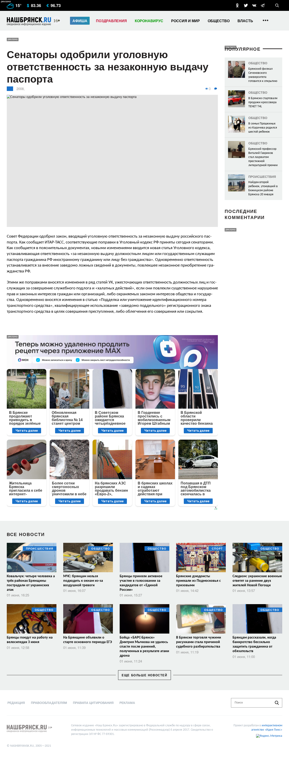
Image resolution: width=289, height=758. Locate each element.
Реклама (127, 702)
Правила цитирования (93, 702)
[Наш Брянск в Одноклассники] (237, 5)
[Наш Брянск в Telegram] (263, 5)
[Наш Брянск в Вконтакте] (254, 5)
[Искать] (276, 703)
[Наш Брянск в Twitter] (246, 5)
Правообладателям (49, 702)
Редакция (16, 702)
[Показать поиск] (277, 5)
